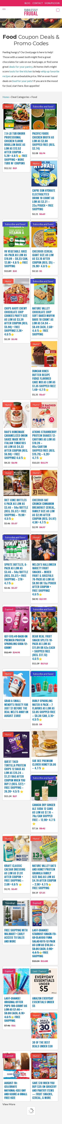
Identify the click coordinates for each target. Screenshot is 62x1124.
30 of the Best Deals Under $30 (42, 1044)
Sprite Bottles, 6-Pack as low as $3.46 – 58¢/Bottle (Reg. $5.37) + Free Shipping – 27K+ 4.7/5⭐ (16, 575)
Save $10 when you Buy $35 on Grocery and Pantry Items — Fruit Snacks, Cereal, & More (44, 1090)
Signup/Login (52, 3)
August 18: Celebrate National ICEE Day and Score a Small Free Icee (15, 1090)
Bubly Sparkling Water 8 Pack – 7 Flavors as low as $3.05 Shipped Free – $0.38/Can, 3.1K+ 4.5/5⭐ (43, 712)
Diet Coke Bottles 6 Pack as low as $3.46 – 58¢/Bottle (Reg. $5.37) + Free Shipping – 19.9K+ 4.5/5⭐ (16, 511)
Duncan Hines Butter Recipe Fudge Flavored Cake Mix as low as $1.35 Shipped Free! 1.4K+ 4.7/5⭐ (44, 382)
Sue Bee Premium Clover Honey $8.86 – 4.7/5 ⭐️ (44, 764)
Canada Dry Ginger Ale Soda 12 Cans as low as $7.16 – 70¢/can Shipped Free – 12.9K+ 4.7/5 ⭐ (43, 816)
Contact (37, 3)
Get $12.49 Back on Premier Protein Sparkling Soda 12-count (16, 644)
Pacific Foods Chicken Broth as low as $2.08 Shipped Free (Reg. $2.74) (43, 143)
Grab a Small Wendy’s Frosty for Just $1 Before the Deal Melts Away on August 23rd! (16, 708)
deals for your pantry (20, 66)
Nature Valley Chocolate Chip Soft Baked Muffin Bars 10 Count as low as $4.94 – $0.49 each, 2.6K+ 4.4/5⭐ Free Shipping (43, 321)
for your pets (22, 80)
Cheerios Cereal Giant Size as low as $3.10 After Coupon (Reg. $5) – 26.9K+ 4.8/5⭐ (43, 260)
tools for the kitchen (20, 71)
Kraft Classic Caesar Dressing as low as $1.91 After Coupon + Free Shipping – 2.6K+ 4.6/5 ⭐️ (14, 877)
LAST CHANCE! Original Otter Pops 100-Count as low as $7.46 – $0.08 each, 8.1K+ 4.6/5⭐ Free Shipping (15, 1011)
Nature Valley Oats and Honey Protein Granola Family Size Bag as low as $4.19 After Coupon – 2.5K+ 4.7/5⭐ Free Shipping (44, 879)
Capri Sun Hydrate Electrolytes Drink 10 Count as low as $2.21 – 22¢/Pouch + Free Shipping (43, 201)
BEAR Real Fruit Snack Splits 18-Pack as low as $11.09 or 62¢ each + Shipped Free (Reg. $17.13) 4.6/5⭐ (43, 649)
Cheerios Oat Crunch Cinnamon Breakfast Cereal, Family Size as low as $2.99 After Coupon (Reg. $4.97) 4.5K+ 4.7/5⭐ (44, 513)
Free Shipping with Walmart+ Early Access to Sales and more (16, 935)
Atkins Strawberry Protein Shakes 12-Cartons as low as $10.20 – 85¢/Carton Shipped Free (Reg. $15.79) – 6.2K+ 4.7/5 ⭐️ (44, 447)
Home (5, 96)
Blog (27, 3)
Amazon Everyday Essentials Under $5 (43, 1002)
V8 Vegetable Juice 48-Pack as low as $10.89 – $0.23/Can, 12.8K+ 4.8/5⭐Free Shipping (16, 260)
